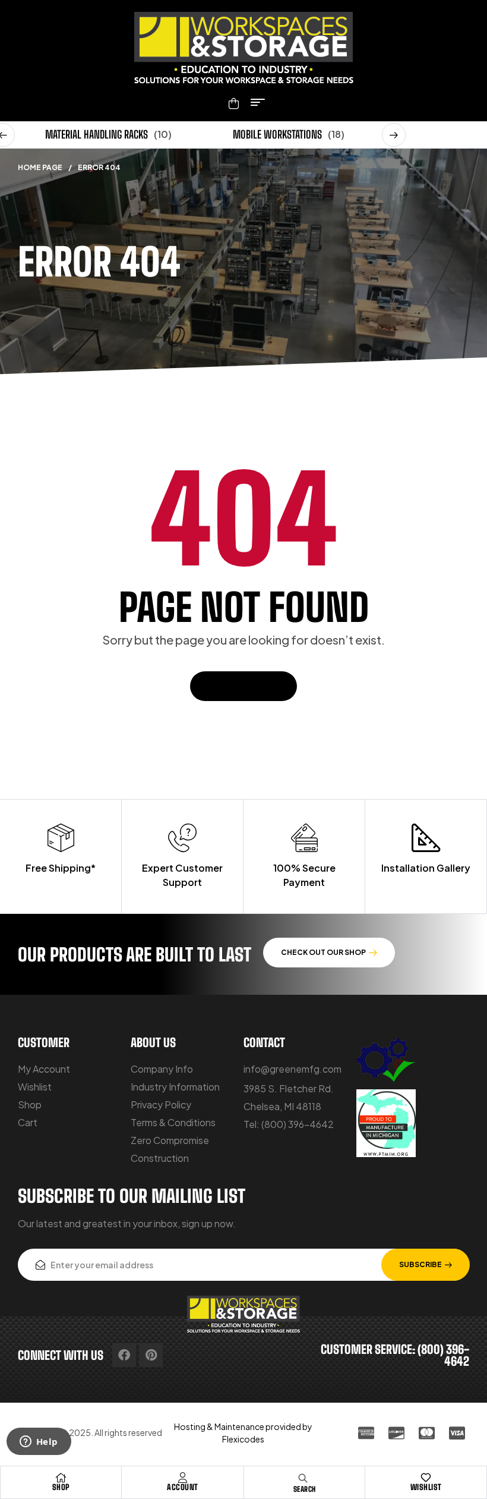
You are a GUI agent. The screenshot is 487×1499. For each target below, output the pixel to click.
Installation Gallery (425, 868)
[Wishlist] (425, 1477)
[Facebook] (124, 1355)
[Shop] (61, 1477)
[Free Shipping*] (60, 838)
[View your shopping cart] (234, 103)
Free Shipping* (61, 868)
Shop (61, 1487)
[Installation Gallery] (426, 838)
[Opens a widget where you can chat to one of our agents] (38, 1442)
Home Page (40, 167)
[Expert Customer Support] (182, 838)
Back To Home (237, 685)
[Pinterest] (151, 1355)
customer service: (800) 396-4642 (395, 1355)
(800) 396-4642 (297, 1124)
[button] (394, 135)
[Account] (183, 1477)
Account (182, 1487)
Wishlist (426, 1487)
